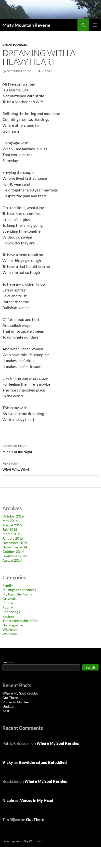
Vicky (7, 762)
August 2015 (12, 525)
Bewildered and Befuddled (43, 762)
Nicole (46, 71)
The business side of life (20, 621)
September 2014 (14, 556)
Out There (10, 697)
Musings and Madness (19, 590)
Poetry (7, 607)
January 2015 (12, 538)
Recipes (8, 616)
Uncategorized (14, 44)
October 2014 (13, 551)
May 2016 (10, 520)
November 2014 (14, 547)
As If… (7, 711)
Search (7, 662)
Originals (9, 598)
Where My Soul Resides (20, 693)
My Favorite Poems (17, 594)
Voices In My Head (16, 702)
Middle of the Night (17, 449)
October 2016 (13, 516)
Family (7, 585)
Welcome (9, 634)
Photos (7, 603)
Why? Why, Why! (15, 466)
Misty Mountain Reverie (26, 25)
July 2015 (9, 529)
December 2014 (14, 543)
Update (7, 706)
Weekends (10, 629)
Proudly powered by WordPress (22, 841)
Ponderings (11, 612)
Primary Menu (95, 25)
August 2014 (12, 560)
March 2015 (11, 534)
